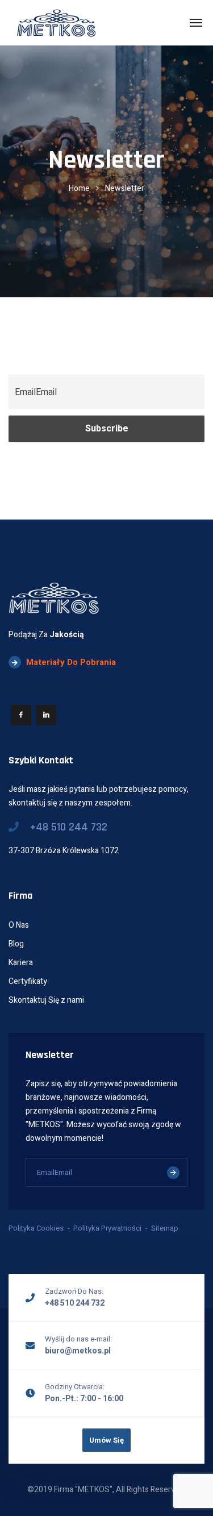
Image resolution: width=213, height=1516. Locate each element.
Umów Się (106, 1440)
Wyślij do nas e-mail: (78, 1339)
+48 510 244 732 (68, 827)
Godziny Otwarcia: (75, 1386)
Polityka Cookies (36, 1228)
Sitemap (164, 1228)
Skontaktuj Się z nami (46, 1000)
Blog (16, 944)
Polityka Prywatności (107, 1228)
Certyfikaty (28, 981)
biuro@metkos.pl (78, 1351)
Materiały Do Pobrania (71, 662)
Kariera (21, 963)
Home (79, 188)
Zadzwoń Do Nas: (74, 1291)
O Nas (19, 925)
